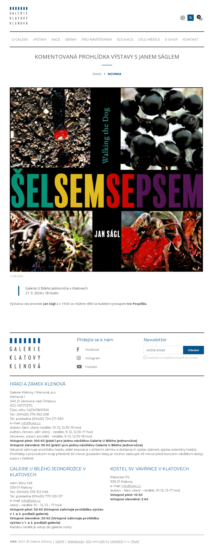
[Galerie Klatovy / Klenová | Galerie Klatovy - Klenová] (18, 15)
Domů (97, 74)
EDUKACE (125, 39)
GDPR (59, 541)
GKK (13, 541)
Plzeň (135, 541)
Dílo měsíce (149, 39)
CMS (102, 541)
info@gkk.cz (31, 423)
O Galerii (20, 39)
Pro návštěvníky (97, 39)
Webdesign (76, 541)
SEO (89, 541)
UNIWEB (116, 541)
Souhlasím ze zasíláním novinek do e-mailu (172, 357)
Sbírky (71, 39)
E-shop (171, 39)
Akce (55, 39)
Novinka (114, 74)
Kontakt (190, 39)
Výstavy (40, 39)
